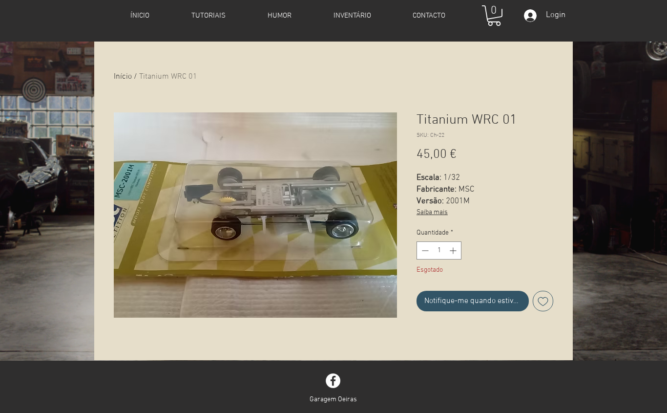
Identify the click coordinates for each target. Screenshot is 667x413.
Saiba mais (432, 212)
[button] (494, 15)
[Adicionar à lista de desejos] (543, 301)
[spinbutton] (439, 250)
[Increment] (454, 250)
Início (123, 77)
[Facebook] (333, 380)
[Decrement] (424, 250)
